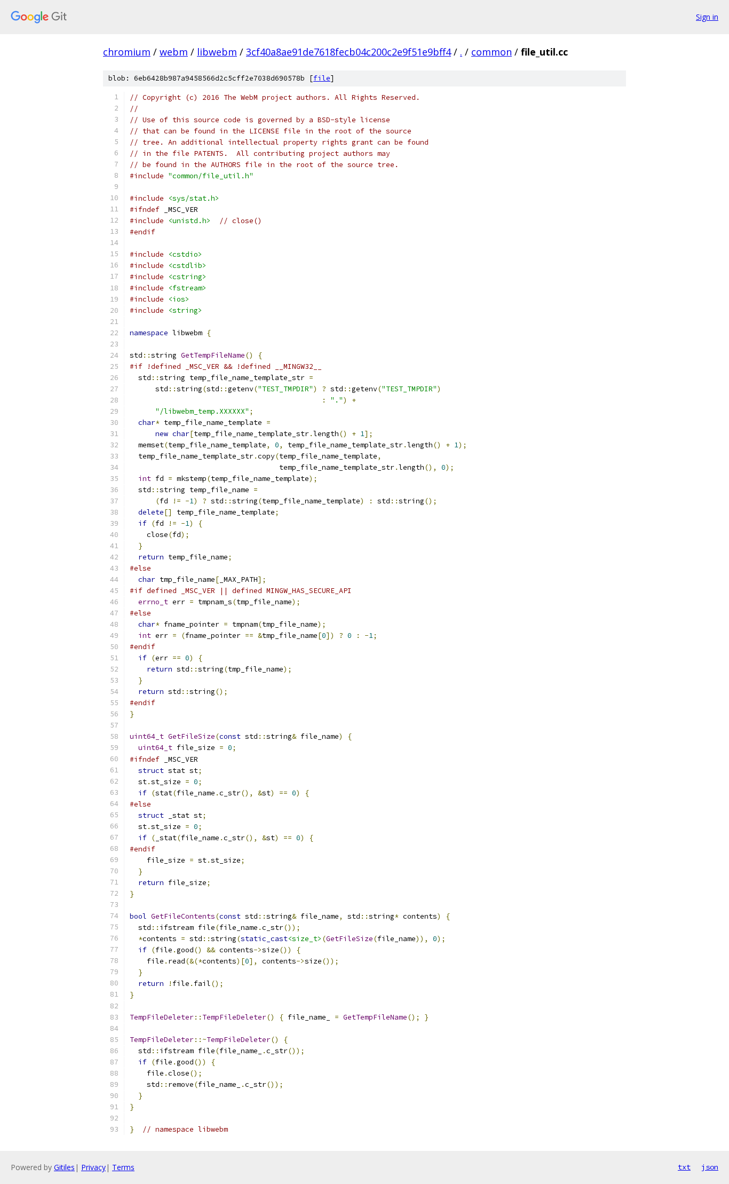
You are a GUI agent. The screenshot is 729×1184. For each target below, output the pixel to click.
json (709, 1167)
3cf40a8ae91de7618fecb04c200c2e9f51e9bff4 (348, 51)
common (491, 51)
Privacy (93, 1167)
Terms (123, 1167)
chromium (126, 51)
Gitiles (64, 1167)
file (321, 78)
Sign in (707, 17)
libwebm (217, 51)
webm (174, 51)
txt (684, 1167)
